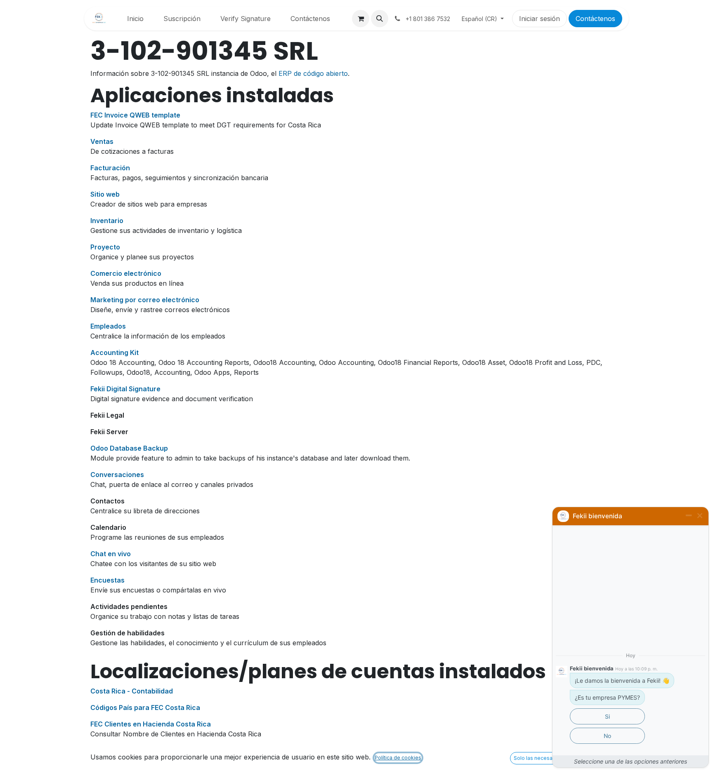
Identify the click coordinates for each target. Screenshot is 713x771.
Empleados (108, 326)
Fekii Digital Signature (125, 389)
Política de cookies (398, 758)
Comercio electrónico (125, 273)
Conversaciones (117, 474)
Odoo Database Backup (129, 448)
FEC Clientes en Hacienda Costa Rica (150, 724)
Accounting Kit (114, 352)
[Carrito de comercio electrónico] (360, 18)
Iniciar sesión (539, 18)
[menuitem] (135, 18)
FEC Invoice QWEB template (135, 115)
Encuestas (107, 580)
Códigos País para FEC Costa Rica (145, 707)
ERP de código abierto (313, 73)
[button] (379, 18)
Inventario (106, 220)
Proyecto (105, 247)
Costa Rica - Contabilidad (131, 691)
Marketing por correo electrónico (144, 300)
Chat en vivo (110, 554)
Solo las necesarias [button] (537, 758)
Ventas (101, 141)
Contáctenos (595, 18)
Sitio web (105, 194)
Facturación (110, 168)
